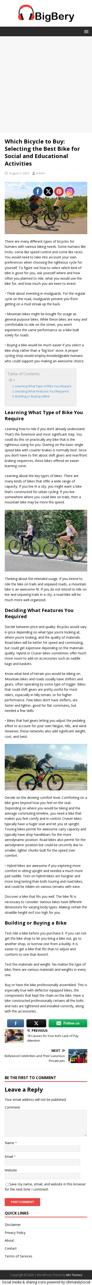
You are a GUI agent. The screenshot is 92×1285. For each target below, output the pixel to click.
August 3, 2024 (19, 173)
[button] (85, 31)
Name (10, 1143)
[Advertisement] (46, 85)
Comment (12, 1107)
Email (9, 1156)
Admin (40, 173)
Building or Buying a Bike (32, 396)
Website (11, 1170)
